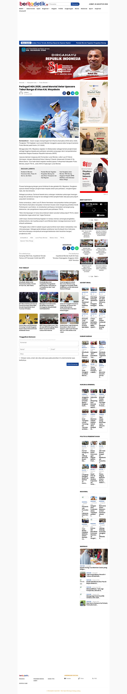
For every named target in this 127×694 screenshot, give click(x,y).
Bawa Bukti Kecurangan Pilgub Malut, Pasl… (94, 456)
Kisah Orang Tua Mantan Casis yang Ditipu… (93, 568)
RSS (95, 678)
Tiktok (82, 678)
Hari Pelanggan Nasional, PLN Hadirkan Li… (85, 302)
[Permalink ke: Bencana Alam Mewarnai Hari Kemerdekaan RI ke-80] (102, 498)
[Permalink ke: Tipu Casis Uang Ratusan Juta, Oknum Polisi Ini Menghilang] (102, 411)
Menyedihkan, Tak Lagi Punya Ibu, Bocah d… (94, 589)
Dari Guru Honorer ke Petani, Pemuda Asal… (97, 604)
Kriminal (84, 394)
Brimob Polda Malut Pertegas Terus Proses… (102, 402)
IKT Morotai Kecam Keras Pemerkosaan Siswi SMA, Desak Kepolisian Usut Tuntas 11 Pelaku (28, 306)
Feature (82, 566)
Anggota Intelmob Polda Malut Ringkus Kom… (85, 402)
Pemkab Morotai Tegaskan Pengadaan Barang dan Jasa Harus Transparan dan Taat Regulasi (63, 43)
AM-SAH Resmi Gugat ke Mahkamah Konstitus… (102, 456)
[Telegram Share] (72, 93)
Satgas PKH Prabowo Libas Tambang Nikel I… (94, 511)
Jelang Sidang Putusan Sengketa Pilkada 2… (102, 533)
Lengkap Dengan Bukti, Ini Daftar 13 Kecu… (85, 479)
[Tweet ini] (68, 93)
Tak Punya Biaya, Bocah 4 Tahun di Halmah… (95, 575)
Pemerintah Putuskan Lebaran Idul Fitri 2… (85, 512)
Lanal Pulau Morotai (41, 238)
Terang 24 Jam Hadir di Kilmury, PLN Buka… (102, 301)
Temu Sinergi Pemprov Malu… (94, 370)
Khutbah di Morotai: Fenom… (85, 354)
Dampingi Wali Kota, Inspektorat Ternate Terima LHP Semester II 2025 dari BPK (32, 255)
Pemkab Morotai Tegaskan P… (102, 354)
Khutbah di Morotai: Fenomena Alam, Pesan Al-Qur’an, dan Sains (29, 174)
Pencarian (75, 4)
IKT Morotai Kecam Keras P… (102, 374)
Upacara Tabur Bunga (26, 241)
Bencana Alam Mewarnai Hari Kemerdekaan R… (102, 511)
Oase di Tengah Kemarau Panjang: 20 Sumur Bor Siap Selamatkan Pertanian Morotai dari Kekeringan (69, 307)
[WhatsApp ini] (77, 93)
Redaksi (22, 679)
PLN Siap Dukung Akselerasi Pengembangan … (94, 302)
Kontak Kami (23, 683)
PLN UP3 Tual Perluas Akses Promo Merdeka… (85, 324)
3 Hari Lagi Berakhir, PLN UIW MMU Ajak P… (94, 323)
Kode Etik (51, 679)
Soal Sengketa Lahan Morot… (85, 373)
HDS (31, 238)
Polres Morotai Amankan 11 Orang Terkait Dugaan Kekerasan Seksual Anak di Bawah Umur (28, 327)
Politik (84, 446)
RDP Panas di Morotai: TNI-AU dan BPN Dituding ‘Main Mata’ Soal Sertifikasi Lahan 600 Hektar (49, 327)
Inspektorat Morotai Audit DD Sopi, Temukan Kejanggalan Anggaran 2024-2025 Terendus (66, 256)
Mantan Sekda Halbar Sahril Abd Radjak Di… (93, 424)
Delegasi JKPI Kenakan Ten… (94, 354)
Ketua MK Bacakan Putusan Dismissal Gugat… (94, 533)
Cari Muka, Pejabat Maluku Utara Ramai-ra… (85, 534)
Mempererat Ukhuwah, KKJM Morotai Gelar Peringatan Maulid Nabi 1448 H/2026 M (48, 306)
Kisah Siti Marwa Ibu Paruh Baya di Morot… (96, 582)
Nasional (84, 502)
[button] (22, 63)
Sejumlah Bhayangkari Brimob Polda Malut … (94, 402)
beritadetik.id (24, 238)
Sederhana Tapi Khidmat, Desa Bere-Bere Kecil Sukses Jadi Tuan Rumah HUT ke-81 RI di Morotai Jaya (69, 328)
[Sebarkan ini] (64, 93)
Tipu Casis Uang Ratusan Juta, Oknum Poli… (102, 422)
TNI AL (62, 238)
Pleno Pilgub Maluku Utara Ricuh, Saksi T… (102, 478)
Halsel (93, 364)
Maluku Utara (54, 238)
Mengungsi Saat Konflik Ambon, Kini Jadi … (95, 597)
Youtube (68, 678)
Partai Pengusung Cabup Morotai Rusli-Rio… (85, 456)
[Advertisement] (63, 27)
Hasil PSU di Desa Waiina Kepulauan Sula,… (94, 479)
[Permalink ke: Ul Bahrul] (21, 93)
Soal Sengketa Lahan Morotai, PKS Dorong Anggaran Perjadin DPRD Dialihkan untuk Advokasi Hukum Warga (67, 175)
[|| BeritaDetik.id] (33, 4)
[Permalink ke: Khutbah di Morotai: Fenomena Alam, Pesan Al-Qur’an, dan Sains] (28, 275)
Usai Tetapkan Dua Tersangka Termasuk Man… (85, 424)
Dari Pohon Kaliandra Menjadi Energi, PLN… (102, 324)
